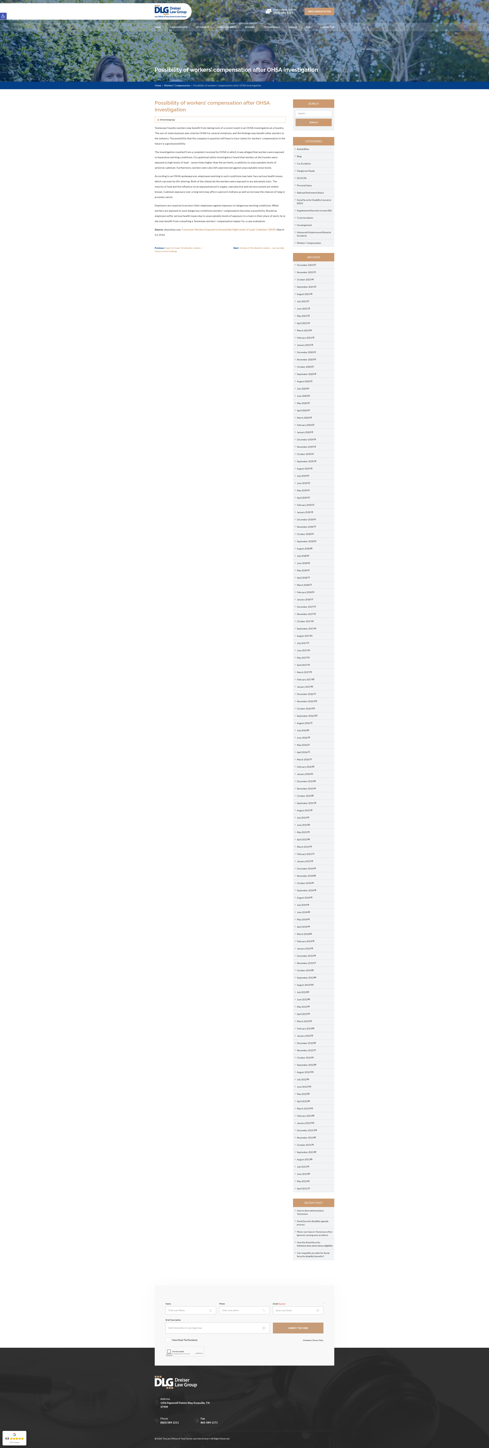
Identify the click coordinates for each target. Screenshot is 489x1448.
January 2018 (303, 599)
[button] (3, 16)
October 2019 (304, 454)
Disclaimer (307, 1340)
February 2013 (304, 1028)
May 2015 (302, 832)
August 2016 (303, 723)
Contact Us (327, 27)
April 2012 (302, 1101)
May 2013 (302, 1006)
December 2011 (305, 1130)
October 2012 (304, 1057)
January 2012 (303, 1123)
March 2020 (303, 417)
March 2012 (303, 1108)
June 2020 (302, 395)
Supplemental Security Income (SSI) (314, 210)
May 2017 (302, 657)
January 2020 (303, 432)
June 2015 (302, 825)
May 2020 (302, 403)
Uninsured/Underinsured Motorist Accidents (314, 234)
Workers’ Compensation (177, 85)
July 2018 (301, 555)
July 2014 (301, 905)
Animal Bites (303, 149)
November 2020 (305, 359)
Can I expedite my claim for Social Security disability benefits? (313, 1255)
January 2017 (303, 686)
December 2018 (305, 519)
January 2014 (303, 948)
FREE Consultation (319, 11)
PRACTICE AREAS (227, 27)
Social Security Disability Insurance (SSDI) (314, 202)
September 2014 (305, 890)
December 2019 (305, 439)
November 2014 (305, 875)
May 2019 (302, 490)
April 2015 (302, 839)
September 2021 (305, 286)
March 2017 (303, 672)
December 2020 (305, 352)
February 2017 (304, 679)
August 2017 (303, 635)
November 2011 (305, 1137)
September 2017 (305, 628)
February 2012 (304, 1115)
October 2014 (304, 883)
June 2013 (302, 999)
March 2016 (303, 759)
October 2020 (304, 366)
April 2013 (302, 1014)
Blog (308, 27)
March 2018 (303, 585)
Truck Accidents (305, 217)
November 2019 (305, 446)
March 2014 (303, 934)
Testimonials (272, 27)
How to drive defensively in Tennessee (310, 1212)
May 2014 (302, 919)
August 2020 (303, 381)
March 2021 (303, 330)
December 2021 (305, 265)
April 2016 (302, 752)
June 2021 (302, 308)
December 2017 (305, 606)
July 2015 (301, 817)
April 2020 (302, 410)
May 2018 (302, 570)
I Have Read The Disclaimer (185, 1340)
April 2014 (302, 926)
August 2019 (303, 468)
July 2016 (301, 730)
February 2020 (304, 425)
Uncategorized (304, 225)
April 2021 (302, 323)
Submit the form (298, 1328)
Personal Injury (304, 185)
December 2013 (305, 955)
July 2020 (301, 388)
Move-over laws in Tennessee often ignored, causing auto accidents (314, 1233)
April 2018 (302, 577)
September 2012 (305, 1064)
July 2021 (301, 301)
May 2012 (302, 1094)
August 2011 (303, 1159)
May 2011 (302, 1181)
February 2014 (304, 941)
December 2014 (305, 868)
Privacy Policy (318, 1340)
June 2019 (302, 483)
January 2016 (303, 774)
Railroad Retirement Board (310, 192)
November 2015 (305, 788)
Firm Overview (179, 27)
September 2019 (305, 461)
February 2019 (304, 505)
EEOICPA (302, 178)
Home (158, 27)
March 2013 (303, 1021)
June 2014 (302, 912)
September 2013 (305, 977)
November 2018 (305, 526)
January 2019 (303, 512)
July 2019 (301, 475)
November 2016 (305, 701)
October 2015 (304, 795)
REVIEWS (250, 27)
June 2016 (302, 737)
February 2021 (304, 337)
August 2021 (303, 294)
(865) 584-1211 (169, 1422)
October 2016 (304, 708)
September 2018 (305, 541)
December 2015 (305, 781)
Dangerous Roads (306, 170)
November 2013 (305, 963)
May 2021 (302, 315)
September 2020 (305, 374)
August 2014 (303, 897)
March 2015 (303, 846)
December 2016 (305, 694)
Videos (293, 27)
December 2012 (305, 1043)
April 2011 (302, 1188)
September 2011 (305, 1152)
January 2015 (303, 861)
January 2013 (303, 1035)
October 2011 (304, 1144)
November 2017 (305, 614)
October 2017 (304, 621)
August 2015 (303, 810)
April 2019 (302, 497)
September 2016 (305, 715)
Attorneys (202, 27)
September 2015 (305, 803)
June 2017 (302, 650)
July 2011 (301, 1166)
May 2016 (302, 745)
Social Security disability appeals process (312, 1223)
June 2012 (302, 1086)
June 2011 (302, 1174)
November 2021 (305, 272)
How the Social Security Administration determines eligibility (315, 1244)
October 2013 (304, 970)
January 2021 (303, 345)
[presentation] (185, 1352)
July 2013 (301, 992)
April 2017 (302, 665)
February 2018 (304, 592)
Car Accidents (304, 163)
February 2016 (304, 766)
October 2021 (304, 279)
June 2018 (302, 563)
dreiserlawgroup (167, 120)
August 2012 (303, 1072)
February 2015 (304, 854)
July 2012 (301, 1079)
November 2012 (305, 1050)
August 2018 (303, 548)
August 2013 (303, 984)
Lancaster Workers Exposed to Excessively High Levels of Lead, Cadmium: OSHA (229, 229)
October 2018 (304, 534)
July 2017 (301, 643)
